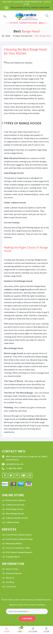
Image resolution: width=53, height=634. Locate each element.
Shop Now (40, 22)
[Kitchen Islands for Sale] (18, 62)
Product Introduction (22, 36)
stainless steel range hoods (18, 289)
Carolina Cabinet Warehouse (32, 419)
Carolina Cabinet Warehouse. (23, 600)
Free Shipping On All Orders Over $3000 (30, 8)
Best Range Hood (43, 36)
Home (7, 36)
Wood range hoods (13, 353)
